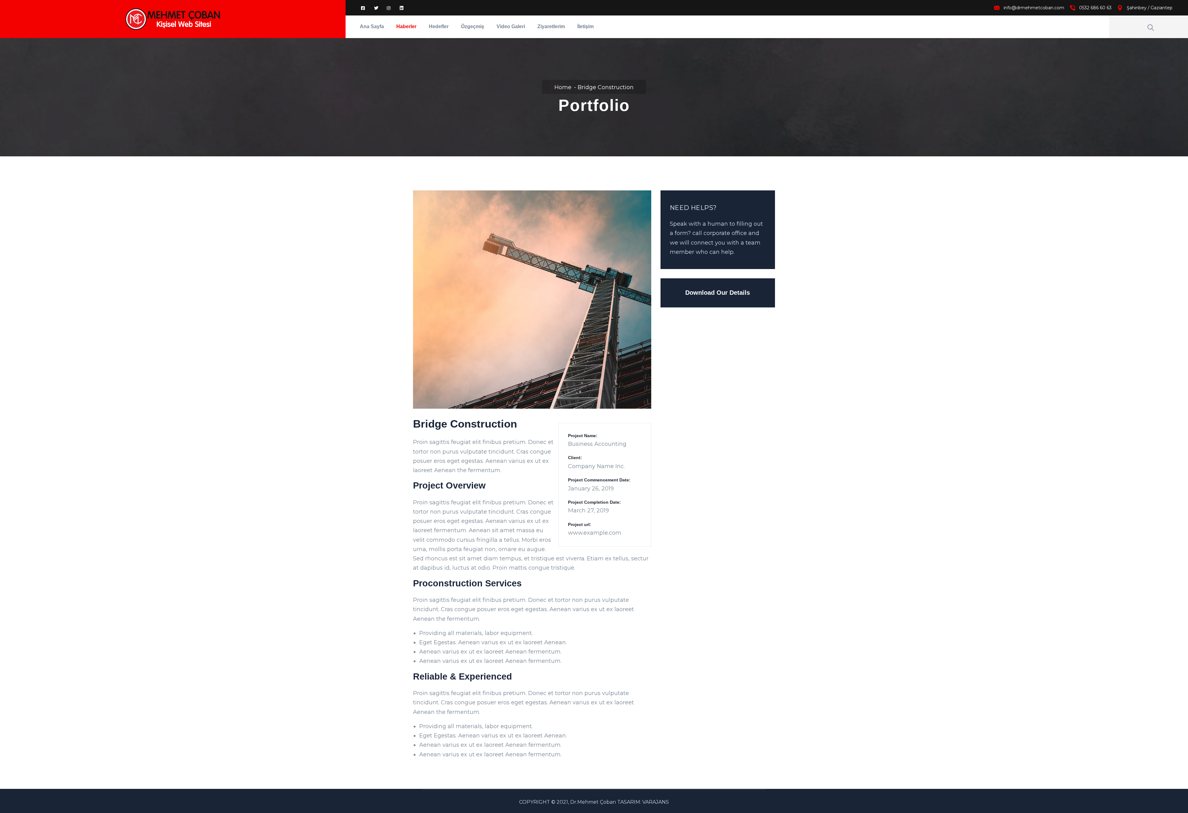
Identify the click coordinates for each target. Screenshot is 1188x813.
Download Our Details (717, 292)
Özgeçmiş (472, 26)
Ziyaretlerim (551, 26)
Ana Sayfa (372, 26)
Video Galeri (511, 26)
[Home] (173, 18)
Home (562, 87)
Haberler (406, 26)
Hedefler (439, 26)
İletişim (585, 26)
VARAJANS (655, 802)
